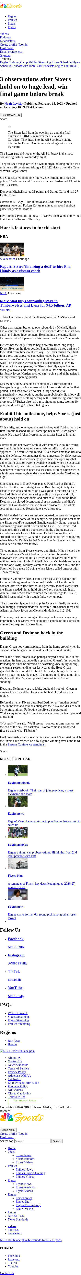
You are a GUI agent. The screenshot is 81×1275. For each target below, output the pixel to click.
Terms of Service (18, 1068)
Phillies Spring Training (30, 1173)
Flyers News (23, 1183)
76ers (11, 1151)
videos (12, 1226)
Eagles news (16, 813)
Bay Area (14, 1040)
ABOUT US (16, 1216)
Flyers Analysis (25, 1187)
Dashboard (7, 48)
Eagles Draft (23, 1201)
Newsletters (7, 41)
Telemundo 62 (37, 1240)
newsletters (15, 1233)
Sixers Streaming (18, 1016)
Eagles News (24, 1198)
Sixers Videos (24, 1162)
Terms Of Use (16, 1097)
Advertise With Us (19, 1075)
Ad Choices (15, 1089)
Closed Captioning (19, 1093)
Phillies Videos (25, 1176)
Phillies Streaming (40, 62)
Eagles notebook (19, 782)
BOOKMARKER (11, 115)
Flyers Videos (24, 1191)
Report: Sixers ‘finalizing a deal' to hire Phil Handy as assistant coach (35, 268)
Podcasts (5, 37)
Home (12, 1148)
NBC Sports (54, 1240)
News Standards (18, 1065)
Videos (4, 33)
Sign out (5, 55)
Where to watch (18, 1013)
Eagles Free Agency (28, 1205)
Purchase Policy (18, 1086)
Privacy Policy (17, 1072)
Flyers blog (15, 875)
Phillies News (24, 1169)
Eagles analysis (18, 844)
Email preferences (11, 51)
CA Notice (14, 1079)
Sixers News (23, 1155)
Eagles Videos (24, 1208)
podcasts (13, 1229)
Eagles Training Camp (14, 62)
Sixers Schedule (62, 62)
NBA (3, 293)
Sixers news (7, 259)
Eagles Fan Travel (66, 66)
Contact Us (15, 1061)
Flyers (12, 27)
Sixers (12, 23)
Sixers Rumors (25, 1158)
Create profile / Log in (14, 44)
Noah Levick (13, 103)
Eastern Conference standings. (26, 744)
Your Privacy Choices (24, 1100)
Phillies (12, 20)
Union (12, 1212)
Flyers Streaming (18, 1020)
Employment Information (23, 1082)
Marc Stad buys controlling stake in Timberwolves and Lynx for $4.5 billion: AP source (35, 305)
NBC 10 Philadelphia (14, 1240)
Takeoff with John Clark (27, 66)
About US (14, 1057)
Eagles (12, 16)
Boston (12, 1044)
